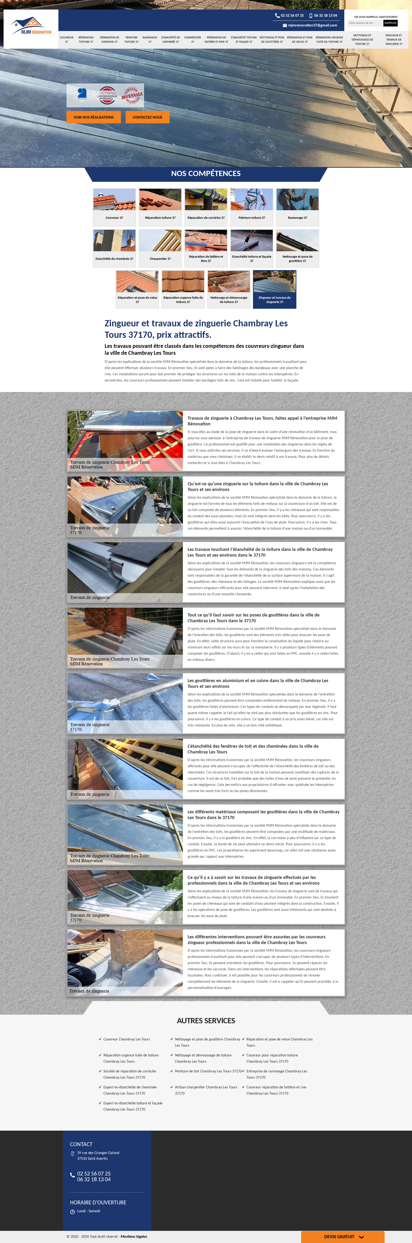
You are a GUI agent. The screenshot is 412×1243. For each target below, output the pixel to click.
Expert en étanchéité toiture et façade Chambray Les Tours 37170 (133, 1107)
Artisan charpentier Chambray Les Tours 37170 (206, 1091)
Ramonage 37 (150, 39)
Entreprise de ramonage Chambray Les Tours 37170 (277, 1075)
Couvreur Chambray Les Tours (126, 1039)
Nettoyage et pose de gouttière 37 (272, 39)
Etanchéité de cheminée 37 (170, 39)
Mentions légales (134, 1237)
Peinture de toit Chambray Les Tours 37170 (208, 1071)
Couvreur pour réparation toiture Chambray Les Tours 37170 (272, 1059)
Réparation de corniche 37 (109, 39)
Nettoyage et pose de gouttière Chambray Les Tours (207, 1043)
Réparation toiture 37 (85, 39)
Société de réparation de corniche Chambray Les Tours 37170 (129, 1075)
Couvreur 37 (66, 39)
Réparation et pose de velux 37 (300, 39)
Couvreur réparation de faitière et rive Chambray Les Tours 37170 (276, 1091)
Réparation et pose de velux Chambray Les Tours (280, 1043)
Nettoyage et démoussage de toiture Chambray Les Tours (203, 1059)
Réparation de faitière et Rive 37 (216, 39)
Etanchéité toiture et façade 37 (244, 39)
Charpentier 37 (192, 39)
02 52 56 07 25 (292, 16)
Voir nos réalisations (94, 118)
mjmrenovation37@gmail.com (312, 25)
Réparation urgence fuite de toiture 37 (329, 39)
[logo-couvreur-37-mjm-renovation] (31, 26)
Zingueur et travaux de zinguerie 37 (394, 40)
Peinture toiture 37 (131, 39)
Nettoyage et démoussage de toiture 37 (362, 40)
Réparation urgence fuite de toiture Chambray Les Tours (131, 1059)
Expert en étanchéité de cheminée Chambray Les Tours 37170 (130, 1091)
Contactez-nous (147, 118)
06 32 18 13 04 (325, 16)
